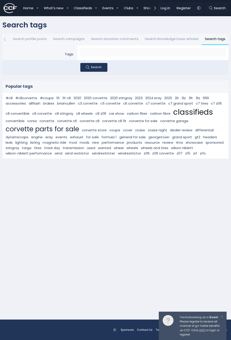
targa (26, 147)
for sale (92, 137)
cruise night (157, 130)
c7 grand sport (180, 103)
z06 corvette (163, 153)
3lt (191, 98)
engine (37, 137)
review (167, 142)
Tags (69, 54)
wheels (132, 147)
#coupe (47, 98)
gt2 (197, 137)
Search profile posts (30, 38)
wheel (119, 147)
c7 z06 (216, 103)
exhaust (76, 137)
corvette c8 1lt (114, 121)
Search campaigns (69, 38)
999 (206, 98)
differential (204, 130)
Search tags (215, 38)
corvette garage (174, 121)
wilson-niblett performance (29, 153)
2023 (139, 98)
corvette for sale (143, 121)
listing (35, 142)
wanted (104, 147)
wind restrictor (77, 153)
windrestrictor (129, 153)
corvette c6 (67, 121)
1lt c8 (66, 98)
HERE (202, 330)
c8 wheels (84, 113)
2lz (184, 98)
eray (49, 137)
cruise (140, 130)
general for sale (132, 137)
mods (84, 142)
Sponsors (127, 330)
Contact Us (144, 330)
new (95, 142)
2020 (77, 98)
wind (58, 153)
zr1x (203, 153)
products (134, 142)
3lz (198, 98)
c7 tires (202, 103)
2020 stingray (121, 98)
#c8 (9, 98)
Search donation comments (115, 38)
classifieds (193, 112)
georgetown (158, 137)
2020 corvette (95, 98)
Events (107, 8)
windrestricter (103, 153)
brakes (48, 103)
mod (73, 142)
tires (38, 147)
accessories (16, 103)
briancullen (66, 103)
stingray (12, 147)
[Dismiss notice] (221, 317)
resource (152, 142)
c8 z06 (100, 113)
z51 (187, 153)
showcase (194, 142)
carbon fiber (137, 113)
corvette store (94, 130)
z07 (179, 153)
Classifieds (83, 8)
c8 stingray (64, 113)
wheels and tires (154, 147)
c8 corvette (42, 113)
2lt (177, 98)
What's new (53, 8)
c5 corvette (110, 103)
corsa (32, 121)
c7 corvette (156, 103)
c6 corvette (133, 103)
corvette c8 (89, 121)
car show (116, 113)
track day (52, 147)
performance (113, 142)
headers (210, 137)
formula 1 (109, 137)
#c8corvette (26, 98)
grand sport (182, 137)
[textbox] (153, 52)
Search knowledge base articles (172, 38)
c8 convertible (18, 113)
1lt (58, 98)
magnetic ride (54, 142)
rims (179, 142)
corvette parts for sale (42, 129)
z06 (147, 153)
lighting (21, 142)
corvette (46, 121)
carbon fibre (160, 113)
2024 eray (153, 98)
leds (9, 142)
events (61, 137)
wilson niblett (182, 147)
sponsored (215, 142)
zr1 (195, 153)
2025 (168, 98)
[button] (37, 8)
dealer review (181, 130)
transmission (73, 147)
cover (127, 130)
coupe (114, 130)
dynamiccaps (17, 137)
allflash (34, 103)
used (91, 147)
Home (28, 8)
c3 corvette (88, 103)
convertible (15, 121)
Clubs (128, 8)
